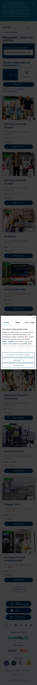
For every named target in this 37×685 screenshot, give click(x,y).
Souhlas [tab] (6, 322)
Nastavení (17, 360)
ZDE (25, 343)
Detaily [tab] (18, 322)
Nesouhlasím (18, 365)
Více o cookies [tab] (30, 322)
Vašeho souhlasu (8, 341)
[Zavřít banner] (34, 317)
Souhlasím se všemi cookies (18, 355)
